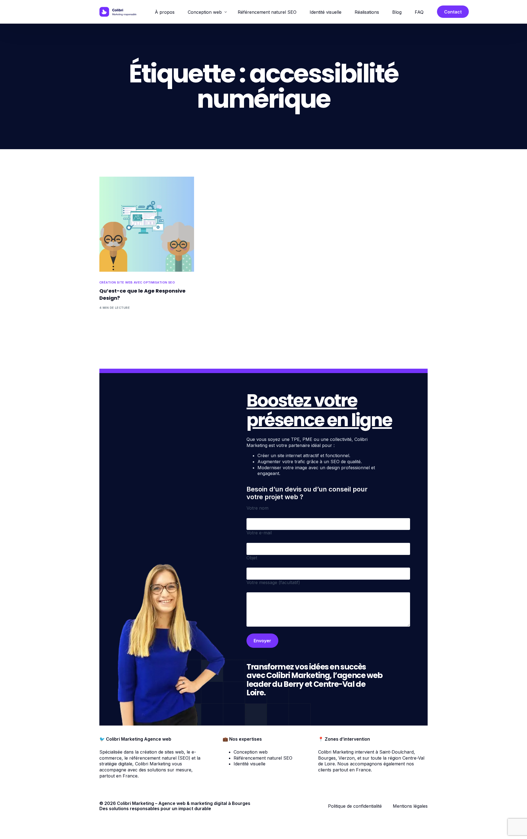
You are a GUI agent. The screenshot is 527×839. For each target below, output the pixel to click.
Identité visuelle (249, 763)
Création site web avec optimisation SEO (137, 282)
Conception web (251, 752)
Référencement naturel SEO (263, 758)
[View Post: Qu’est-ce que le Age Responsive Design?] (146, 224)
